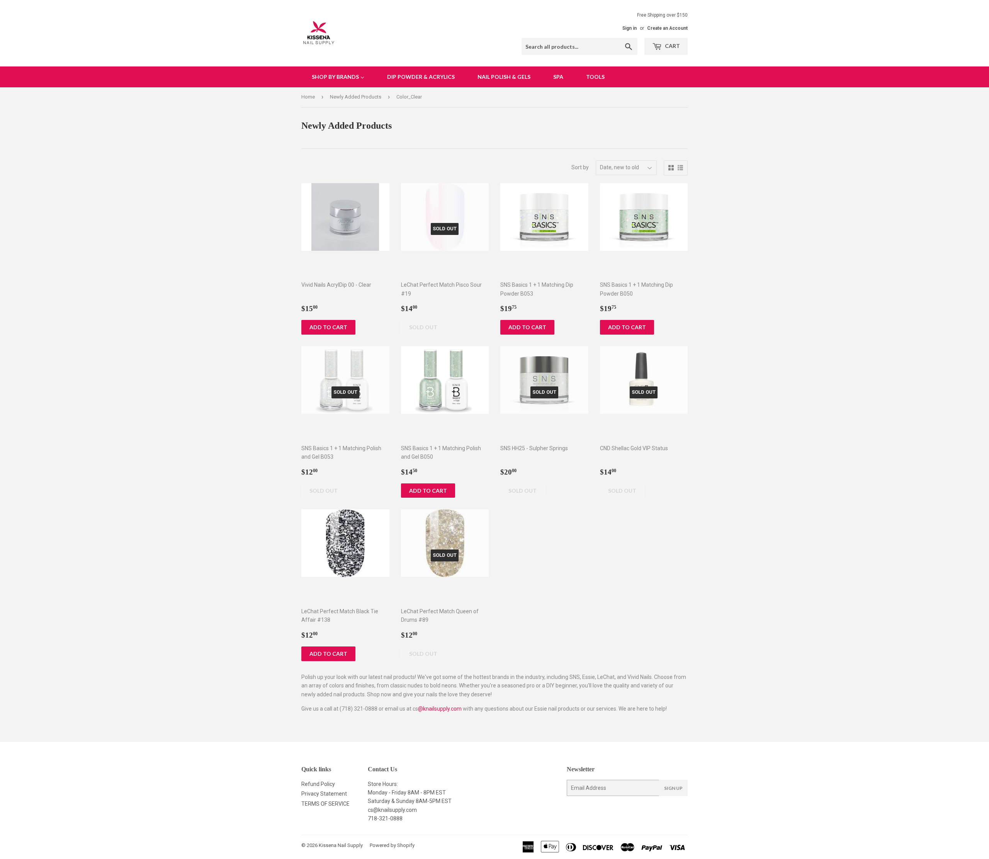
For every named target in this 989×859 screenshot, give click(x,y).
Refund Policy (318, 784)
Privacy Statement (324, 794)
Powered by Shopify (392, 845)
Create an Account (667, 28)
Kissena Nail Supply (341, 845)
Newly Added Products (355, 97)
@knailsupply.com (440, 709)
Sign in (629, 28)
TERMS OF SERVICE (325, 804)
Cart (672, 46)
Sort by (580, 167)
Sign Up (673, 788)
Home (308, 97)
